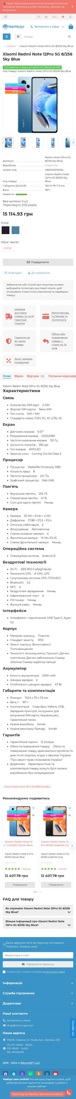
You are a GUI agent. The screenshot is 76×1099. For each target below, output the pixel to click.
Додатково (12, 1003)
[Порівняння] (46, 17)
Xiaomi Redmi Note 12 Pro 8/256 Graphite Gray (56, 843)
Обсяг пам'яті (10, 242)
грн (54, 17)
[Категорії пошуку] (18, 36)
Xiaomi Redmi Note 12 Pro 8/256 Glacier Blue (19, 843)
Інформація (13, 983)
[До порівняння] (33, 815)
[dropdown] (5, 17)
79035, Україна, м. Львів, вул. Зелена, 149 (33, 1039)
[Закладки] (39, 17)
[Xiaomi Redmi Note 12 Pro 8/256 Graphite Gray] (56, 821)
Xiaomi (11, 46)
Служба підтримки (18, 993)
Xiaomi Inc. (51, 165)
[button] (3, 142)
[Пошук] (69, 37)
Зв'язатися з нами (46, 26)
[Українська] (63, 17)
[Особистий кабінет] (70, 17)
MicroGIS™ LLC (30, 1062)
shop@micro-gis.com (20, 1025)
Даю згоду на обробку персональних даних (37, 1094)
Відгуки (35, 376)
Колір (5, 222)
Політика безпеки (36, 1089)
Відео (19, 376)
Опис (7, 376)
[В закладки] (33, 808)
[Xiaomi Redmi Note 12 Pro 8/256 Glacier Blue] (20, 821)
